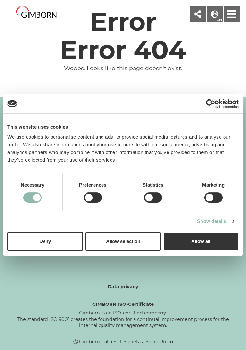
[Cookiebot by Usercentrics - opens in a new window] (211, 104)
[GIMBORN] (36, 12)
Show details (211, 221)
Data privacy (123, 286)
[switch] (93, 197)
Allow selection (123, 241)
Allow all (200, 241)
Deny (45, 241)
